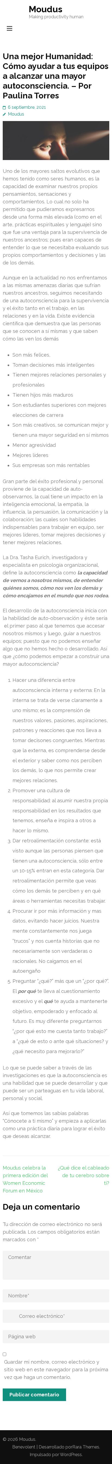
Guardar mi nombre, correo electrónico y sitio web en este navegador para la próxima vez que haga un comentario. (56, 1369)
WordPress (71, 1454)
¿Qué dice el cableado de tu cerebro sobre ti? (83, 1175)
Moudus (45, 9)
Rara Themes (85, 1447)
